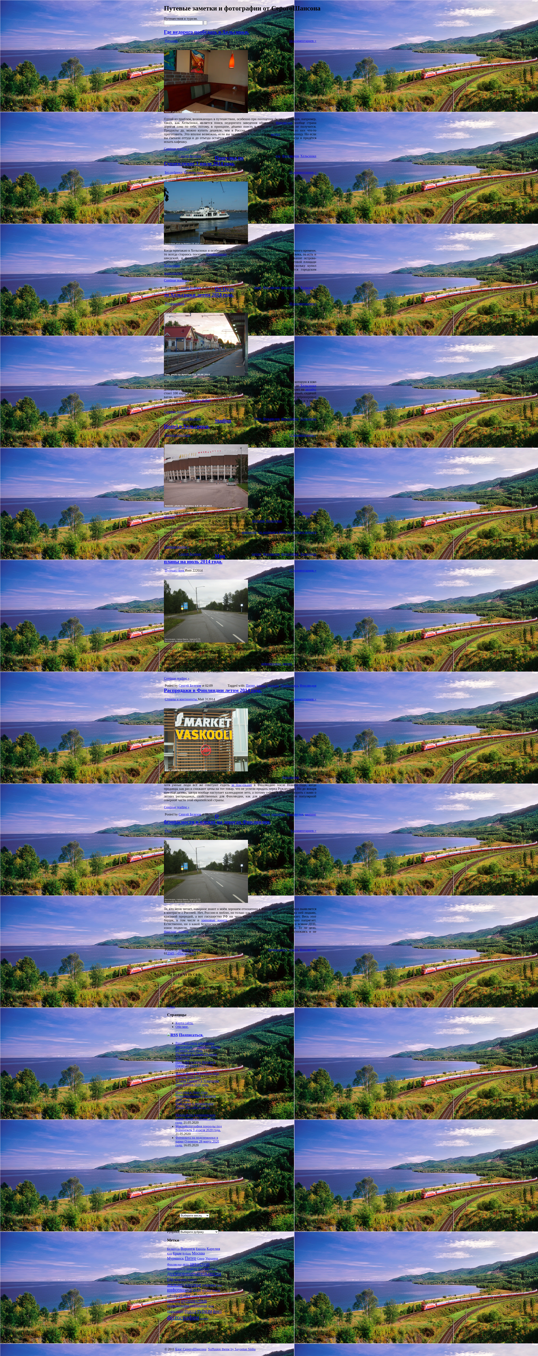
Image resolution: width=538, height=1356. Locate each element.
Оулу (257, 419)
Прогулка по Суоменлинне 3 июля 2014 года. (204, 160)
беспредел (191, 1268)
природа (173, 1301)
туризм (204, 1311)
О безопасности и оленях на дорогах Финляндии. (217, 819)
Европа (201, 1249)
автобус (310, 389)
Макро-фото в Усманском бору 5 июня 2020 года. (197, 1075)
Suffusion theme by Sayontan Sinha (232, 1349)
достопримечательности (194, 1273)
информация (179, 1289)
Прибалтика (289, 685)
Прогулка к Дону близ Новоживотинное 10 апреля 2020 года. (195, 1096)
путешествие (194, 1300)
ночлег (256, 554)
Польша (273, 685)
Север (200, 1258)
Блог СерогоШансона (190, 1349)
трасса (293, 949)
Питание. (171, 41)
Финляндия (284, 123)
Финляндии (290, 777)
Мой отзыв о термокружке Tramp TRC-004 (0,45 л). (194, 1105)
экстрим (204, 1318)
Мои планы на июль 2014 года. (194, 558)
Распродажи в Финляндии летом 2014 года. (213, 690)
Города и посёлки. (178, 435)
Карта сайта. (184, 1023)
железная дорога (185, 1279)
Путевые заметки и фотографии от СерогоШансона (242, 8)
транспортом (173, 273)
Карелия (213, 1249)
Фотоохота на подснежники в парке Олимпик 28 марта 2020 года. (197, 1141)
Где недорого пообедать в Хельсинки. (206, 32)
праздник (278, 814)
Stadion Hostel (201, 400)
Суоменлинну (217, 254)
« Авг (171, 1007)
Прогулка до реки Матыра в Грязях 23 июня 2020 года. (195, 1064)
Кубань (186, 1253)
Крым (177, 1253)
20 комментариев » (302, 303)
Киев (169, 1253)
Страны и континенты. (181, 699)
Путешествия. (194, 172)
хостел (275, 134)
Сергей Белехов (190, 156)
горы (206, 1268)
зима (219, 1285)
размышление (178, 1305)
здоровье (209, 1285)
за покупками (241, 785)
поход (194, 1295)
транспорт (175, 1311)
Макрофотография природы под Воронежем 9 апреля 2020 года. (198, 1128)
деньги (213, 1269)
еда (278, 156)
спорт (211, 1306)
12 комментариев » (302, 435)
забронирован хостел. (277, 664)
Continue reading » (176, 149)
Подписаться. (191, 1035)
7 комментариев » (303, 699)
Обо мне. (182, 1027)
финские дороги (176, 931)
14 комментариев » (302, 41)
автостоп (200, 1264)
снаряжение (198, 1305)
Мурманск (175, 1258)
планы (261, 685)
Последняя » (187, 953)
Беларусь (173, 1249)
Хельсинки (308, 156)
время (265, 814)
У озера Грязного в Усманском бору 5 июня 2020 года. (197, 1082)
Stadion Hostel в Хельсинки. (197, 423)
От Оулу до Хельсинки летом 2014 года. (199, 291)
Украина (211, 1258)
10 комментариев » (302, 172)
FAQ (168, 831)
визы (200, 1269)
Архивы (173, 1215)
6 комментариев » (303, 831)
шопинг (310, 814)
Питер (250, 685)
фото (217, 1311)
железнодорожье (184, 1284)
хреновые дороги (214, 920)
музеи (206, 1290)
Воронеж (188, 1249)
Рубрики (173, 1232)
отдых (184, 1295)
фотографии (290, 287)
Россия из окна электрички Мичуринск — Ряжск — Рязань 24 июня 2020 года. (197, 1046)
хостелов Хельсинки (267, 521)
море (257, 287)
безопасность (277, 949)
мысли (216, 1290)
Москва (198, 1253)
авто (185, 1264)
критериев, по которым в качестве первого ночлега (279, 532)
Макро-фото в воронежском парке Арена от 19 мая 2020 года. (195, 1118)
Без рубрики (173, 172)
